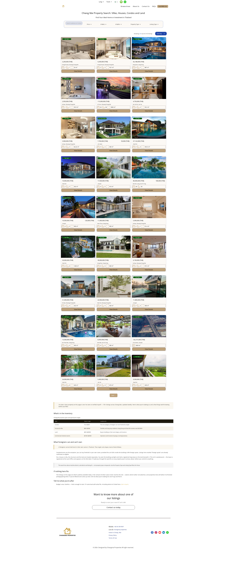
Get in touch (124, 484)
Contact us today (113, 507)
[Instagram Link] (156, 532)
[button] (101, 1)
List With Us (163, 6)
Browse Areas (125, 6)
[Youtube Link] (160, 532)
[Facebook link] (152, 532)
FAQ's (154, 6)
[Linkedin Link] (121, 2)
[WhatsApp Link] (125, 2)
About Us (136, 6)
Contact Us (146, 6)
